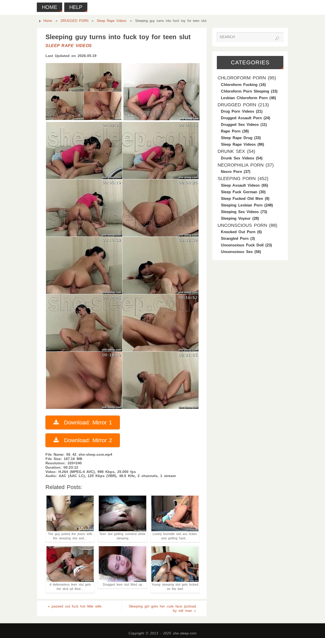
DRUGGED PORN (74, 21)
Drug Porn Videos (237, 111)
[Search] (277, 38)
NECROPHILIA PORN (241, 165)
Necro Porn (231, 171)
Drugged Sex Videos (240, 124)
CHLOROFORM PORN (242, 77)
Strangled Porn (235, 238)
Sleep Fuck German (239, 192)
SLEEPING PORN (237, 178)
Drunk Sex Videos (237, 158)
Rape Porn (230, 131)
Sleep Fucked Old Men (242, 198)
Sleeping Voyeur (236, 218)
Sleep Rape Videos (111, 21)
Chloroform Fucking (239, 84)
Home (47, 21)
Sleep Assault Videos (240, 185)
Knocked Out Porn (238, 232)
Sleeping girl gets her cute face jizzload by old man (162, 608)
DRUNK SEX (231, 151)
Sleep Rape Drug (236, 138)
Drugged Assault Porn (241, 118)
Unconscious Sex (237, 251)
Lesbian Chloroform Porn (244, 98)
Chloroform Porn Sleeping (245, 91)
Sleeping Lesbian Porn (242, 205)
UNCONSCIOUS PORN (242, 225)
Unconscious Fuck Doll (242, 245)
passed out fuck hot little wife (75, 606)
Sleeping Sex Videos (240, 212)
